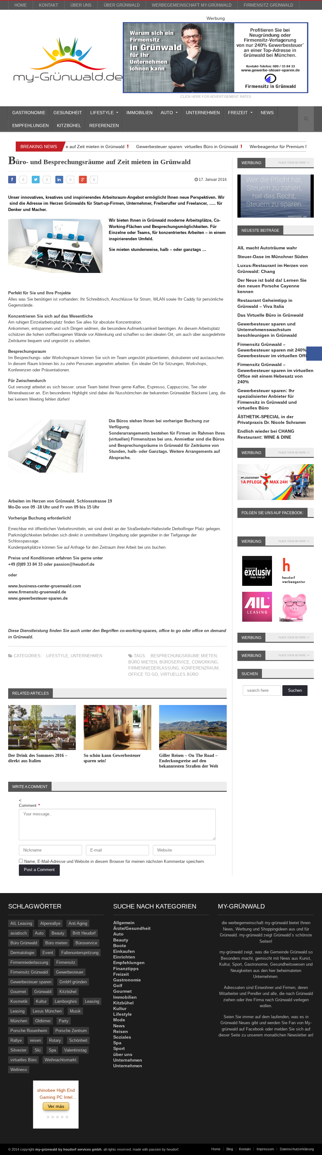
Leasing (92, 1001)
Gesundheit (67, 112)
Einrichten (124, 956)
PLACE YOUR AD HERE (292, 162)
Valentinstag (75, 1050)
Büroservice (174, 662)
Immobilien (139, 112)
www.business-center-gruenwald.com (44, 586)
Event (47, 952)
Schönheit (78, 1040)
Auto (39, 933)
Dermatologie (22, 952)
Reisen (120, 1031)
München (18, 1021)
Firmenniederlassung (153, 668)
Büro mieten (142, 662)
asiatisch (18, 933)
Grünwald (42, 991)
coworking (205, 662)
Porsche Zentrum (71, 1030)
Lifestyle (57, 655)
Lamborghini (66, 1001)
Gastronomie (28, 112)
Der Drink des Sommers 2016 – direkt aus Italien (37, 758)
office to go (143, 674)
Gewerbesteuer (69, 972)
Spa (52, 1050)
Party (64, 1021)
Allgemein (124, 922)
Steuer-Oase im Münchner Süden (272, 256)
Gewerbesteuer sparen (30, 982)
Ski (38, 1050)
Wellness (18, 1069)
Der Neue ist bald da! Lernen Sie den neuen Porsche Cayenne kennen (272, 286)
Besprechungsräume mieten (184, 655)
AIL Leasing (21, 923)
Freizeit (121, 974)
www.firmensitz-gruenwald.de (37, 592)
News (267, 112)
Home (20, 5)
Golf (117, 985)
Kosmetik (19, 1001)
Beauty (58, 933)
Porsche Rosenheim (28, 1030)
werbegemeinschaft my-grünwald (191, 5)
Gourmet (18, 991)
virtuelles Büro (179, 674)
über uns (81, 5)
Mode (119, 1019)
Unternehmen (203, 112)
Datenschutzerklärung (297, 1149)
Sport (119, 1048)
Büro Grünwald (23, 943)
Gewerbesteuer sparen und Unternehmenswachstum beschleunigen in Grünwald (267, 329)
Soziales (122, 1037)
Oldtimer (43, 1021)
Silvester (18, 1050)
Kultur (41, 1001)
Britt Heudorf (84, 933)
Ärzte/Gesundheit (132, 928)
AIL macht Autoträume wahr (267, 247)
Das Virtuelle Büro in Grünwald (270, 315)
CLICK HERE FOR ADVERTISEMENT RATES (215, 96)
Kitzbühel (69, 125)
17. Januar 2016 (212, 179)
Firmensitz (65, 962)
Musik (75, 1011)
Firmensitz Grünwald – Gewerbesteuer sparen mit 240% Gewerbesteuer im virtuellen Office (274, 350)
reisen (35, 1040)
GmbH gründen (73, 982)
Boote (119, 945)
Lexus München (47, 1011)
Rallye (16, 1040)
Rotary (55, 1040)
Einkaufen (124, 951)
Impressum (265, 1149)
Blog (229, 1149)
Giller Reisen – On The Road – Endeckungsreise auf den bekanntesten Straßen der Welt (188, 761)
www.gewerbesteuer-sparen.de (38, 598)
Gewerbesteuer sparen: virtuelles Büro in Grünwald (179, 146)
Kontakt (48, 5)
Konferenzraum (200, 668)
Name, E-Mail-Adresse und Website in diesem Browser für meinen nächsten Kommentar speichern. (114, 861)
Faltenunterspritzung (79, 952)
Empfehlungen (30, 125)
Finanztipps (126, 968)
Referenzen (104, 125)
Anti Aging (78, 923)
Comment (29, 805)
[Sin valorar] (66, 1117)
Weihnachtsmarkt (60, 1060)
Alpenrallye (50, 923)
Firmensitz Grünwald (268, 5)
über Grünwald (122, 5)
